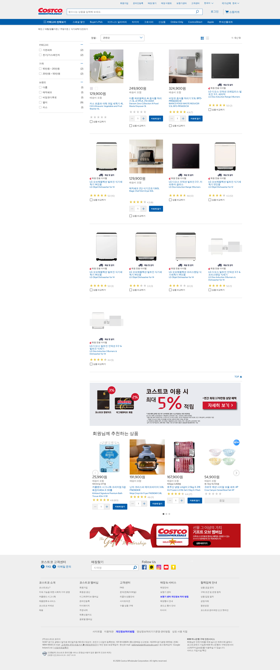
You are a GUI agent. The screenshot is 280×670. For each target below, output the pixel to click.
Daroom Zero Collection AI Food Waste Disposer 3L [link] (144, 104)
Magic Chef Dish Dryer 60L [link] (141, 191)
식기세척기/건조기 (79, 29)
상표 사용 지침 (179, 631)
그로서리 (148, 21)
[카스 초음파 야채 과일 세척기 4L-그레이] (91, 89)
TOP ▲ (238, 376)
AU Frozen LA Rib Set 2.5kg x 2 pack (183, 490)
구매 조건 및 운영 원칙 (211, 592)
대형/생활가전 (51, 29)
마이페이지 (84, 605)
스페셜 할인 (79, 21)
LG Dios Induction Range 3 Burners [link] (224, 96)
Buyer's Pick (96, 21)
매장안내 (164, 587)
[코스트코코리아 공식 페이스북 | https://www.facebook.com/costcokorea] (144, 568)
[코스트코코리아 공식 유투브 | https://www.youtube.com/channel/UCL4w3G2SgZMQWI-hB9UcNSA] (166, 568)
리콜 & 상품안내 (127, 596)
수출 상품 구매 (126, 605)
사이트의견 (125, 601)
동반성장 (205, 605)
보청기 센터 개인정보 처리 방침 (174, 596)
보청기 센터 (165, 592)
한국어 (207, 3)
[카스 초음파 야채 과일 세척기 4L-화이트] (96, 89)
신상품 (162, 21)
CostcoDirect (195, 21)
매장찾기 (97, 562)
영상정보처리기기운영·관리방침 (153, 631)
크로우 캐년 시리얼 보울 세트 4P (221, 486)
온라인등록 (84, 601)
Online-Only (177, 21)
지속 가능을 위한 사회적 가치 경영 (54, 592)
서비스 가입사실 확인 (196, 650)
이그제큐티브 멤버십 (88, 596)
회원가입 (83, 587)
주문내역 (83, 610)
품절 (222, 500)
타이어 (135, 21)
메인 (40, 29)
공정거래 (205, 601)
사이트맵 (97, 631)
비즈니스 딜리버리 (117, 21)
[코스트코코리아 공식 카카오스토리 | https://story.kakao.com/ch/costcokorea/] (173, 568)
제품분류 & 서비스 (47, 601)
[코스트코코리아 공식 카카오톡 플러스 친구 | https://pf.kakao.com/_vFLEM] (151, 568)
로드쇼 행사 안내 (167, 605)
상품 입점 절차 (207, 596)
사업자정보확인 (61, 647)
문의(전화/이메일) (128, 592)
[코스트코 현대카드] (165, 424)
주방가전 (64, 29)
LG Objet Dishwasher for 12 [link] (220, 187)
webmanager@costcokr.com (145, 644)
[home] (50, 11)
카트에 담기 (156, 118)
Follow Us (149, 562)
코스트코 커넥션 (46, 605)
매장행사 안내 (166, 601)
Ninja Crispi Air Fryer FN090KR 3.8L (146, 493)
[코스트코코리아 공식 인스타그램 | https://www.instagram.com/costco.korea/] (159, 568)
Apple (210, 21)
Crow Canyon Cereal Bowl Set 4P (219, 490)
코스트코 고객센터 (53, 562)
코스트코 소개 (47, 582)
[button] (199, 12)
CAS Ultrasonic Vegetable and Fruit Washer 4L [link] (106, 107)
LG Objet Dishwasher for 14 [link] (102, 187)
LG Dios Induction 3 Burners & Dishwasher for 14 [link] (222, 278)
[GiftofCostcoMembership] (165, 546)
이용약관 (109, 631)
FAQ (122, 587)
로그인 (215, 11)
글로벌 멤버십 (85, 619)
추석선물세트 (226, 21)
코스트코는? (44, 587)
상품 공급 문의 (207, 587)
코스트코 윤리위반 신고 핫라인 (215, 610)
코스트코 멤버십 (88, 582)
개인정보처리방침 (125, 631)
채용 (41, 610)
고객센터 (125, 582)
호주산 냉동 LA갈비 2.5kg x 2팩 (183, 486)
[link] (106, 81)
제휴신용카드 (85, 614)
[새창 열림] (45, 654)
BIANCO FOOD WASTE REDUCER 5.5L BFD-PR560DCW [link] (184, 104)
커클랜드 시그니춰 (47, 596)
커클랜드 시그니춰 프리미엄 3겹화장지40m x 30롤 (109, 488)
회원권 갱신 (84, 592)
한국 (234, 3)
